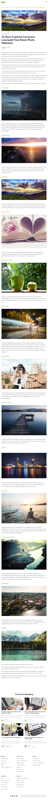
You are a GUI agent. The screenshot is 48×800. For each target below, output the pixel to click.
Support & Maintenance (6, 767)
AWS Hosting (19, 769)
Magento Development (22, 760)
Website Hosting (20, 780)
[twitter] (17, 796)
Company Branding (36, 760)
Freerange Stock (8, 537)
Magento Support (20, 782)
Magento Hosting (20, 765)
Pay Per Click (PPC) (5, 780)
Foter (4, 447)
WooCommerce (20, 771)
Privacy (45, 796)
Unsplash (5, 88)
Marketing (3, 776)
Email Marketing (4, 782)
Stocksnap (6, 135)
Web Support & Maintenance (23, 778)
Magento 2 (19, 767)
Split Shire (5, 356)
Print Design (35, 758)
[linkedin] (13, 796)
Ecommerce (19, 756)
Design (7, 7)
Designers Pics (7, 260)
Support (19, 776)
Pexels (4, 628)
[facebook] (15, 796)
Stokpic (4, 491)
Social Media (3, 784)
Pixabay (5, 177)
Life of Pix (5, 212)
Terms (41, 796)
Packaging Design (36, 765)
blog (3, 7)
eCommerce (3, 760)
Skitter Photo (7, 403)
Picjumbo (5, 306)
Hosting (2, 765)
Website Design (4, 758)
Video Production (4, 789)
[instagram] (11, 796)
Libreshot (5, 583)
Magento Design (20, 758)
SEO (2, 778)
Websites (3, 756)
